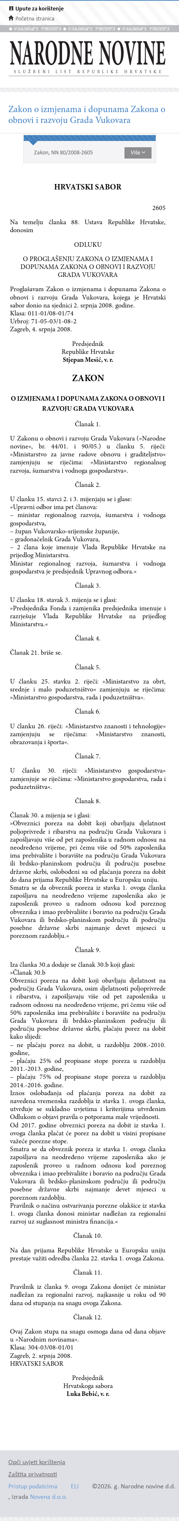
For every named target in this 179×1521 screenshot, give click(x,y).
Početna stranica (35, 19)
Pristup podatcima (32, 1486)
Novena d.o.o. (48, 1497)
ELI (75, 1486)
